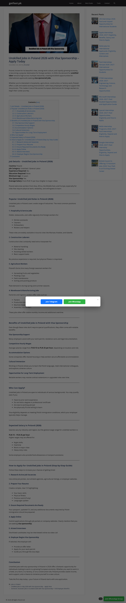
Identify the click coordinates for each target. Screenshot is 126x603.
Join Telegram (51, 302)
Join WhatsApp (75, 302)
